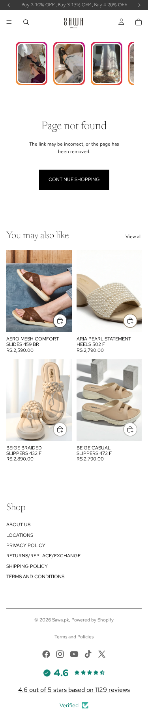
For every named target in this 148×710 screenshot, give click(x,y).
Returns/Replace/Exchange (43, 556)
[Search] (26, 22)
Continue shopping (74, 179)
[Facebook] (46, 654)
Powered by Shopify (92, 620)
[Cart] (138, 22)
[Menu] (9, 22)
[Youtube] (74, 654)
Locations (19, 535)
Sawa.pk (60, 620)
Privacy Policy (25, 545)
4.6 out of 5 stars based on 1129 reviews (74, 690)
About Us (18, 524)
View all (134, 236)
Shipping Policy (27, 566)
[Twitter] (102, 654)
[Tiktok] (88, 654)
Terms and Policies (74, 637)
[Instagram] (60, 654)
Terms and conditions (35, 576)
